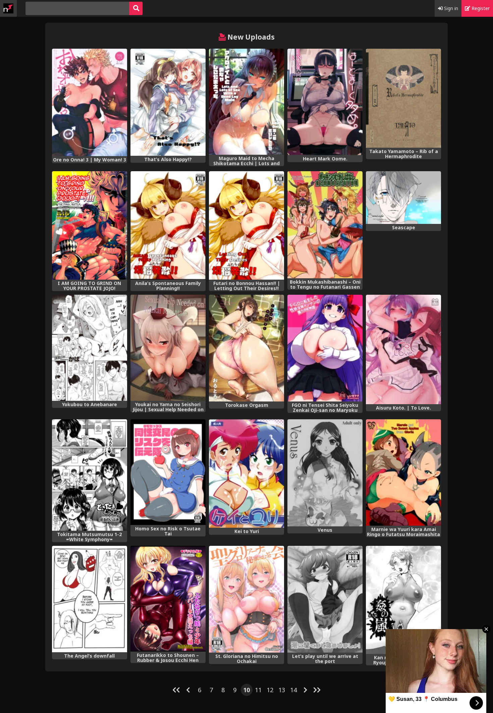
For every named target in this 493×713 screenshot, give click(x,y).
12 (270, 690)
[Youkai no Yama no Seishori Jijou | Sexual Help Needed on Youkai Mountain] (168, 348)
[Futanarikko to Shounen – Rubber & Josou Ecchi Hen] (168, 599)
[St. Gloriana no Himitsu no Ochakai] (246, 599)
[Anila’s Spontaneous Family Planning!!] (168, 225)
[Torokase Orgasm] (246, 348)
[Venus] (325, 472)
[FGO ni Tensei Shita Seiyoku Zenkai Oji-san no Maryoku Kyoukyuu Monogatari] (325, 348)
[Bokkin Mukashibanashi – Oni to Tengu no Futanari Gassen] (325, 224)
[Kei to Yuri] (246, 473)
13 (281, 690)
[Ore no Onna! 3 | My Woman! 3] (89, 102)
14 (293, 690)
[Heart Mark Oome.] (325, 102)
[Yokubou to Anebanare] (89, 348)
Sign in (450, 8)
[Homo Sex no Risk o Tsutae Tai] (168, 472)
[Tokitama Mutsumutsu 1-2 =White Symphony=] (89, 475)
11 (258, 690)
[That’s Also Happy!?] (168, 102)
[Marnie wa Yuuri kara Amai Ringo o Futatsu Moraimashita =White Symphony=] (403, 472)
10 (246, 690)
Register (480, 8)
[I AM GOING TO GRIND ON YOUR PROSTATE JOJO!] (89, 225)
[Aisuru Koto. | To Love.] (403, 349)
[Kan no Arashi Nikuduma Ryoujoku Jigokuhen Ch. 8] (403, 600)
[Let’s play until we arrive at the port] (325, 599)
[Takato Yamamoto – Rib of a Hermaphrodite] (403, 98)
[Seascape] (403, 197)
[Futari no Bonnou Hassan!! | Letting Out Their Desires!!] (246, 225)
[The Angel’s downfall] (89, 599)
